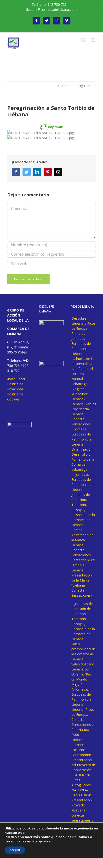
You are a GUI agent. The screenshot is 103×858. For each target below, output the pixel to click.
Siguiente (85, 85)
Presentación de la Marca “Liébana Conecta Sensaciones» (81, 585)
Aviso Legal (16, 379)
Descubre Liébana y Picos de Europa (83, 323)
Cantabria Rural (83, 560)
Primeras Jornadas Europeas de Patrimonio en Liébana (82, 343)
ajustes (44, 841)
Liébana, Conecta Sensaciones (81, 419)
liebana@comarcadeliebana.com (51, 9)
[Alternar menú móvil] (93, 39)
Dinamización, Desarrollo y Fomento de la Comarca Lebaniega (82, 459)
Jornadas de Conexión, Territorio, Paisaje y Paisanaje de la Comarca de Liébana (83, 509)
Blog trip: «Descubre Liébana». (79, 394)
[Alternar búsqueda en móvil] (83, 39)
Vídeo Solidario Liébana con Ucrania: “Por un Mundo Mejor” (82, 674)
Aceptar (14, 850)
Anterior (67, 85)
